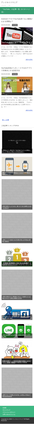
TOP (4, 5)
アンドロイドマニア (9, 2)
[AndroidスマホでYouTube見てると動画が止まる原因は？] (17, 43)
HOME (4, 407)
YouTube (14, 25)
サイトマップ (6, 409)
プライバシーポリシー (9, 412)
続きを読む (29, 59)
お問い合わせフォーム (9, 414)
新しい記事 (5, 120)
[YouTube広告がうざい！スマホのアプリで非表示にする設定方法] (17, 94)
